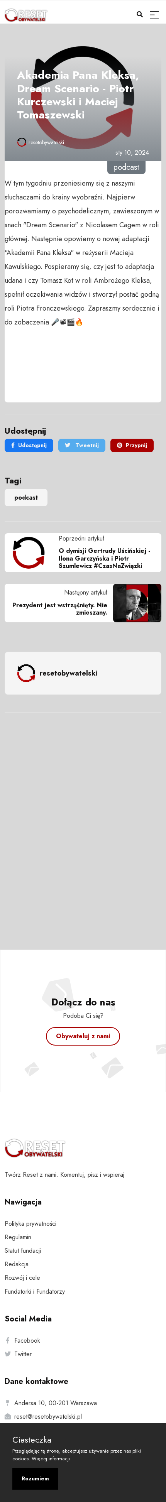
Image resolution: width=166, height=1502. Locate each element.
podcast (26, 497)
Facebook (27, 1340)
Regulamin (18, 1237)
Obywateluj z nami (83, 1036)
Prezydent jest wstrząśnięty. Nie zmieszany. (59, 609)
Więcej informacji (51, 1458)
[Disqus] (83, 820)
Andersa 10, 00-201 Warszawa (55, 1403)
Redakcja (17, 1264)
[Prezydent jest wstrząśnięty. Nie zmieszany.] (134, 603)
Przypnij (136, 445)
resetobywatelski (46, 142)
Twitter (23, 1354)
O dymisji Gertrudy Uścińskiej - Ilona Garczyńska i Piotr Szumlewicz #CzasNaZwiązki (104, 558)
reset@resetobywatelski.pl (48, 1416)
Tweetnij (86, 445)
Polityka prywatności (30, 1223)
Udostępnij (32, 445)
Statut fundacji (23, 1250)
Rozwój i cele (22, 1277)
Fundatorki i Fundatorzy (35, 1291)
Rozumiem (35, 1478)
